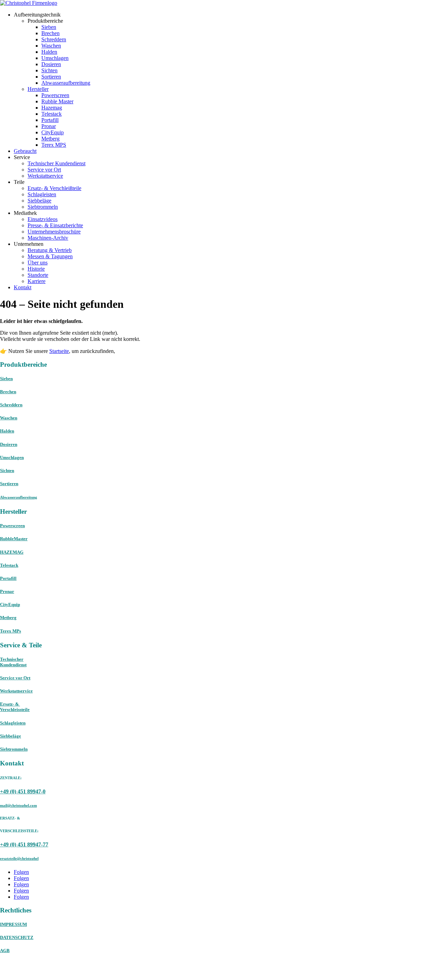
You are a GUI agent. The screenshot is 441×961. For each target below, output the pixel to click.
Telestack (51, 114)
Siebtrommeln (43, 207)
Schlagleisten (42, 194)
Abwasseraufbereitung (65, 83)
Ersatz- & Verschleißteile (54, 188)
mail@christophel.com (18, 805)
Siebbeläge (39, 200)
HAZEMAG (11, 552)
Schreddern (53, 39)
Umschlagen (55, 58)
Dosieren (51, 64)
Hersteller (38, 89)
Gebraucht (25, 151)
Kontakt (22, 287)
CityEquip (52, 132)
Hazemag (51, 108)
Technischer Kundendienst (56, 163)
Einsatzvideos (43, 219)
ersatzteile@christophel (19, 858)
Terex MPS (53, 145)
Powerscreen (55, 95)
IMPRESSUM (13, 924)
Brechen (50, 33)
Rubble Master (57, 101)
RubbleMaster (14, 538)
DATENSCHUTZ (16, 937)
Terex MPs (10, 631)
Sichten (49, 70)
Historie (36, 269)
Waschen (51, 46)
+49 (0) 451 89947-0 (22, 791)
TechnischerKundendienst (13, 662)
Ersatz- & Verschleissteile (15, 706)
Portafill (50, 120)
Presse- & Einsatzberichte (55, 225)
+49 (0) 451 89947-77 (24, 844)
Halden (49, 52)
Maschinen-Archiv (48, 238)
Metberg (50, 139)
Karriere (36, 281)
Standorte (38, 275)
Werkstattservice (45, 176)
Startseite (59, 351)
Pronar (48, 126)
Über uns (38, 262)
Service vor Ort (44, 170)
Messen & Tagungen (50, 256)
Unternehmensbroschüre (54, 231)
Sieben (48, 27)
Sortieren (51, 77)
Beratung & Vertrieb (50, 250)
